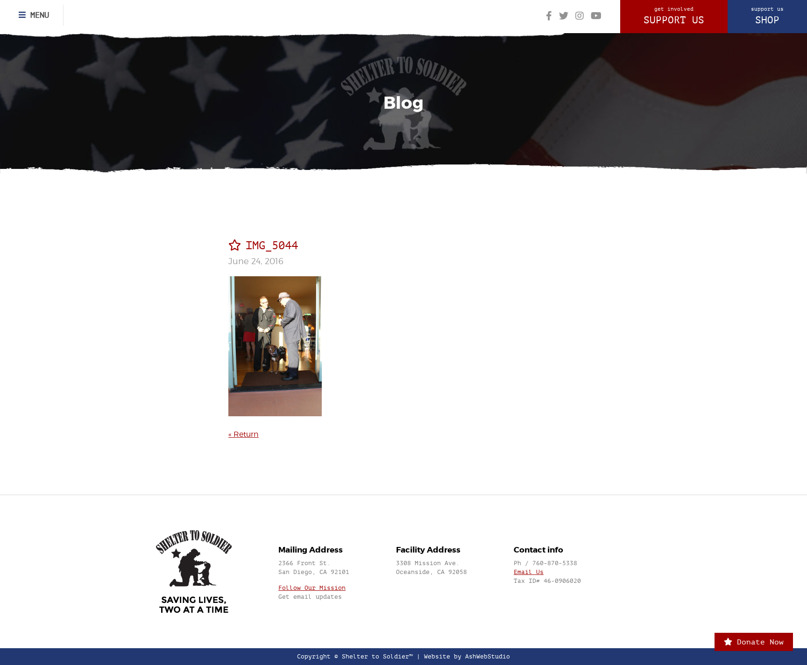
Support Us (674, 16)
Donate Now (758, 641)
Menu (37, 15)
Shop (767, 16)
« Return (243, 434)
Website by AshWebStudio (467, 656)
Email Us (529, 571)
